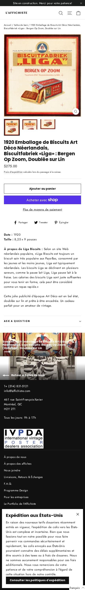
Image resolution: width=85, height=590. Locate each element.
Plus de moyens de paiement (42, 209)
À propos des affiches (17, 464)
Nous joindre (12, 470)
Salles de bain (21, 25)
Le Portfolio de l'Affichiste (20, 504)
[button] (77, 587)
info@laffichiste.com (17, 391)
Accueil (7, 25)
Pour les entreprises (16, 497)
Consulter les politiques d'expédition (37, 580)
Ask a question (17, 321)
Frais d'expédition (13, 172)
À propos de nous (15, 457)
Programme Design (16, 490)
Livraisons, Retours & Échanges (23, 477)
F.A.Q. (8, 484)
